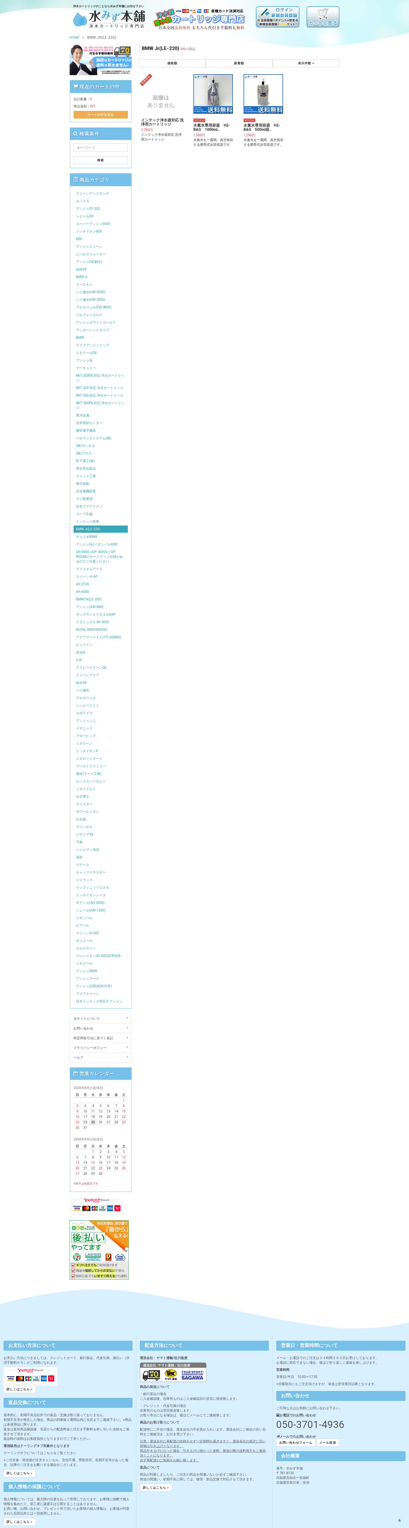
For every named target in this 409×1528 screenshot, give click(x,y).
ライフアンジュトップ (92, 345)
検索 (100, 160)
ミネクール (84, 963)
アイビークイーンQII (91, 667)
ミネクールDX (86, 353)
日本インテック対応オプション (99, 1001)
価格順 (172, 63)
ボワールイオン (87, 812)
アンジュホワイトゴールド (96, 322)
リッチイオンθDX (89, 231)
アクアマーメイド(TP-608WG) (98, 637)
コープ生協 (84, 514)
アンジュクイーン (89, 246)
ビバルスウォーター (91, 254)
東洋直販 (82, 483)
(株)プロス (84, 453)
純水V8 (81, 683)
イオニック (84, 728)
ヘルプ (78, 1057)
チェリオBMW (86, 537)
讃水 (79, 857)
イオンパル (84, 918)
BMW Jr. (82, 277)
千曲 (79, 842)
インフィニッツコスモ (92, 887)
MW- (79, 239)
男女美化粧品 (86, 468)
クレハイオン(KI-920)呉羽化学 (98, 956)
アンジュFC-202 (88, 208)
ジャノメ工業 (86, 476)
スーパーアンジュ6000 (93, 224)
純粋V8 (81, 269)
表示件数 (305, 63)
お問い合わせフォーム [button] (295, 1442)
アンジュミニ (86, 721)
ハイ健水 (82, 690)
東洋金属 (82, 415)
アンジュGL (84, 360)
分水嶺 (81, 819)
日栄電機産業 (86, 491)
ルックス (82, 201)
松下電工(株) (85, 461)
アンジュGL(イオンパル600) (97, 544)
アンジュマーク (87, 978)
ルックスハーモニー (91, 781)
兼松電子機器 (86, 430)
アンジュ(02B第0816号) (94, 986)
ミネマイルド (86, 789)
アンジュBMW (86, 971)
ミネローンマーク (89, 758)
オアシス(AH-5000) (90, 903)
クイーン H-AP (87, 576)
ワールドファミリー (91, 766)
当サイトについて (86, 1018)
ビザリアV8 (84, 834)
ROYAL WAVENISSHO (91, 629)
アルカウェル (86, 698)
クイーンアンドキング (92, 193)
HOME (75, 37)
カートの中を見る (100, 114)
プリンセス (84, 827)
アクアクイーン (87, 994)
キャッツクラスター (91, 872)
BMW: (80, 337)
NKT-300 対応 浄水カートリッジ (99, 395)
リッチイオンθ (87, 751)
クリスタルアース (89, 569)
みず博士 (82, 796)
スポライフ (84, 713)
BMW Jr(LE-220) (88, 529)
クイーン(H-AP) (87, 933)
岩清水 (81, 652)
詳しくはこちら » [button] (20, 1389)
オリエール (84, 940)
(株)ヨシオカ (85, 446)
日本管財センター (89, 423)
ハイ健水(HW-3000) (90, 300)
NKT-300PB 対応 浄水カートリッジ (100, 405)
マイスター (84, 804)
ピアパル (82, 925)
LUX (79, 660)
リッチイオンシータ (91, 895)
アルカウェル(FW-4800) (93, 307)
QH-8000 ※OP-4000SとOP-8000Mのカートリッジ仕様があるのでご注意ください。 (99, 556)
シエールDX (84, 216)
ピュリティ (84, 645)
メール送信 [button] (327, 1442)
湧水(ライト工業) (89, 774)
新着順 (239, 63)
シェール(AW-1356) (90, 910)
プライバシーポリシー (90, 1048)
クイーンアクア (87, 675)
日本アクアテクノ (89, 506)
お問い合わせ (83, 1028)
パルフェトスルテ (89, 315)
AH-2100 (82, 584)
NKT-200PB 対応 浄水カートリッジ (100, 378)
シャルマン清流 (87, 849)
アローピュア (86, 736)
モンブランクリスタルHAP (96, 614)
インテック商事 (87, 521)
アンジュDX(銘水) (89, 262)
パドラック (84, 880)
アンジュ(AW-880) (89, 607)
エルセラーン (86, 948)
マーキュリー (86, 368)
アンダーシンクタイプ (92, 330)
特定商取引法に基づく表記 (93, 1038)
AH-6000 (82, 592)
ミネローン (84, 743)
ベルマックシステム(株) (93, 438)
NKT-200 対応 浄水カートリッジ (99, 388)
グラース (82, 865)
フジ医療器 (84, 499)
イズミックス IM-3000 (92, 622)
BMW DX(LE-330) (89, 599)
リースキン (84, 284)
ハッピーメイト (87, 705)
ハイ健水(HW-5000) (90, 292)
